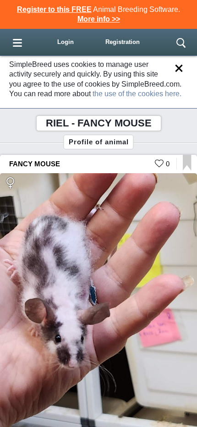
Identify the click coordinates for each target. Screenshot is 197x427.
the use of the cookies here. (137, 94)
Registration (122, 41)
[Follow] (187, 168)
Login (65, 41)
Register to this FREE (54, 9)
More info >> (98, 19)
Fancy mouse (34, 164)
